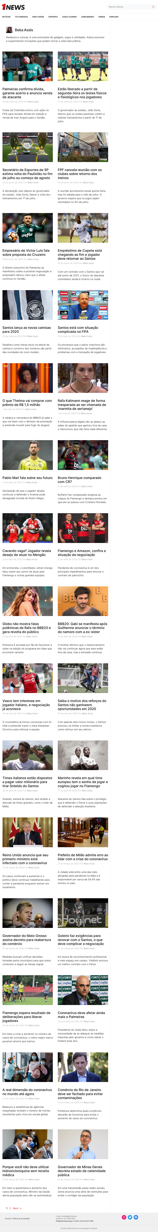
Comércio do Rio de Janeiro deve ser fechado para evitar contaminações (80, 1094)
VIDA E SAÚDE (38, 17)
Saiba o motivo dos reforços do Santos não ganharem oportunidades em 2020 (82, 705)
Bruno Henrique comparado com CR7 (79, 480)
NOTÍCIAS (6, 17)
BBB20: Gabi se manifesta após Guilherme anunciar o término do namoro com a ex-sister (82, 628)
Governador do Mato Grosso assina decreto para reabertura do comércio (26, 940)
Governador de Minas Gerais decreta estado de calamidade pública (82, 1171)
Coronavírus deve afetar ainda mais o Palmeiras (81, 1015)
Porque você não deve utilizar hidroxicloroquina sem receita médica (25, 1171)
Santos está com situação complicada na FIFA (78, 330)
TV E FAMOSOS (21, 17)
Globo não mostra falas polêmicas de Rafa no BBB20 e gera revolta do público (26, 628)
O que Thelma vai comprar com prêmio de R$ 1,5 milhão (27, 403)
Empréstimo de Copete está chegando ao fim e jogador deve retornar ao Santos (80, 255)
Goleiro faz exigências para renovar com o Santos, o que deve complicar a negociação (81, 940)
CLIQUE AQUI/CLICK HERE (83, 1221)
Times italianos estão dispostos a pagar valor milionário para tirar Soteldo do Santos (27, 782)
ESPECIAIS (113, 17)
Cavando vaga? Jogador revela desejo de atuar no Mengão (26, 553)
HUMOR (101, 17)
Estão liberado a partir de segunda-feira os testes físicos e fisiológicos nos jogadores (82, 93)
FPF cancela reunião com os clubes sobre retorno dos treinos (80, 174)
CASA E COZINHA (69, 17)
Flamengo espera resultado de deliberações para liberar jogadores (26, 1017)
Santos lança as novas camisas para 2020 (26, 330)
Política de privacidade (21, 1219)
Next (17, 1208)
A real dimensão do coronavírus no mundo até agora (27, 1092)
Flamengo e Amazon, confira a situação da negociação (82, 553)
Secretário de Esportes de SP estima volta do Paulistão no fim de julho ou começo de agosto (27, 174)
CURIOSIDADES (87, 17)
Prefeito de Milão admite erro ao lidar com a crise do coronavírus (83, 857)
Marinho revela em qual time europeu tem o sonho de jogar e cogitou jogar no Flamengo (83, 782)
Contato (8, 1219)
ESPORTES (53, 17)
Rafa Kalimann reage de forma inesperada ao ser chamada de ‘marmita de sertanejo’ (82, 405)
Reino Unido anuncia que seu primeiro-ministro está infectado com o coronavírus (25, 859)
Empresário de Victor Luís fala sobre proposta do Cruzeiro (25, 253)
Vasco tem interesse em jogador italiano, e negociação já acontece (26, 705)
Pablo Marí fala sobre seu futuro (27, 478)
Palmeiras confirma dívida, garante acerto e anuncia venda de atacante (27, 93)
